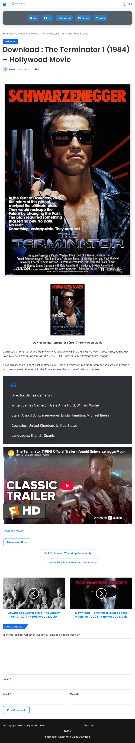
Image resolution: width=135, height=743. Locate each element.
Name (7, 679)
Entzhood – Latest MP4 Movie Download (67, 736)
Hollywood (19, 33)
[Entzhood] (18, 3)
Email (7, 694)
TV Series (83, 18)
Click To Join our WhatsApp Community (67, 553)
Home (33, 18)
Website (74, 694)
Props (12, 69)
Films (47, 18)
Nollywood (64, 18)
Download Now (17, 542)
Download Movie (13, 531)
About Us (89, 725)
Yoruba (100, 18)
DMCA (67, 731)
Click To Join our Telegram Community (73, 562)
